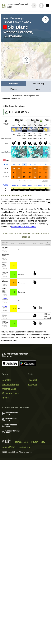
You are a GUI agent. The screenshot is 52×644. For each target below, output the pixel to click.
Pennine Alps (17, 18)
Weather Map (38, 83)
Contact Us (24, 446)
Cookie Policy (8, 446)
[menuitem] (13, 83)
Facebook (32, 379)
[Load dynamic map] (26, 60)
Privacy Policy (38, 441)
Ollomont (4, 306)
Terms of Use (21, 441)
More (38, 89)
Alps (5, 18)
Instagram (32, 384)
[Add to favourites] (45, 19)
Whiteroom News (10, 393)
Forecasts (13, 83)
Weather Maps (9, 388)
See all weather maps (6, 152)
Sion (3, 314)
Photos (13, 89)
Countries (6, 379)
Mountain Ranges (10, 384)
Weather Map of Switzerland (23, 226)
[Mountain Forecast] (15, 5)
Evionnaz (4, 298)
